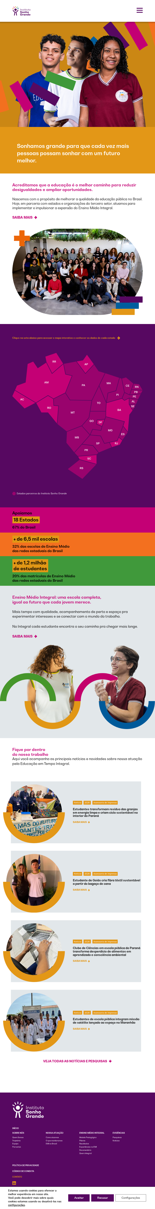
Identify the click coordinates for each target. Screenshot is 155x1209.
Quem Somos (18, 1137)
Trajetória (16, 1141)
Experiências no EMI (88, 1147)
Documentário (85, 1150)
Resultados (84, 1144)
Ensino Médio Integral (92, 1133)
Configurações (130, 1198)
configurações (16, 1205)
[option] (77, 96)
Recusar (102, 1198)
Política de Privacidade (25, 1165)
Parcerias (16, 1147)
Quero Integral (85, 1153)
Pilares (82, 1141)
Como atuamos (52, 1137)
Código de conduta (23, 1171)
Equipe (15, 1144)
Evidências (119, 1133)
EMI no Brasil (51, 1144)
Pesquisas (117, 1137)
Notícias (116, 1141)
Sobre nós (18, 1133)
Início (15, 1128)
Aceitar (79, 1198)
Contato (17, 1177)
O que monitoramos (54, 1141)
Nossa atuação (54, 1133)
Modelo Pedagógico (87, 1137)
